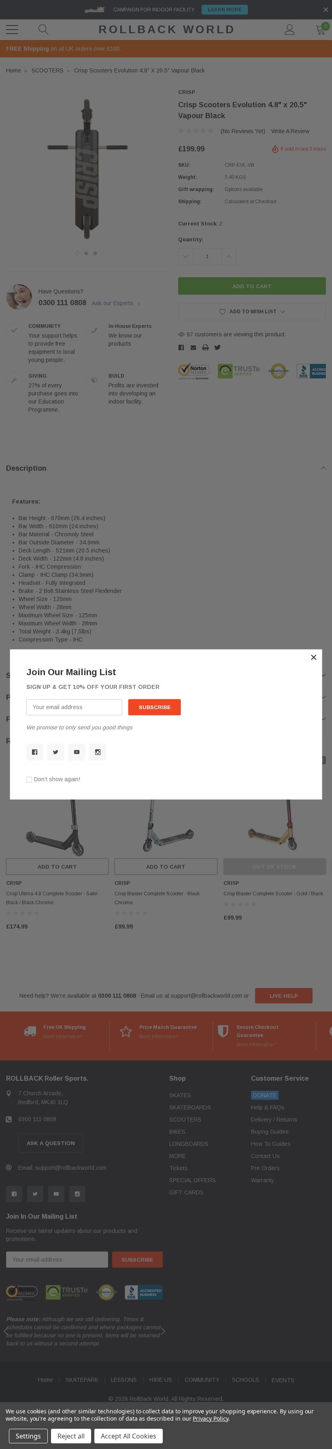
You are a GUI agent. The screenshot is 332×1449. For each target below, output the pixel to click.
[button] (314, 657)
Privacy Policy (210, 1418)
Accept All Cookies (128, 1436)
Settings (28, 1436)
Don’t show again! (57, 779)
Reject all (71, 1436)
